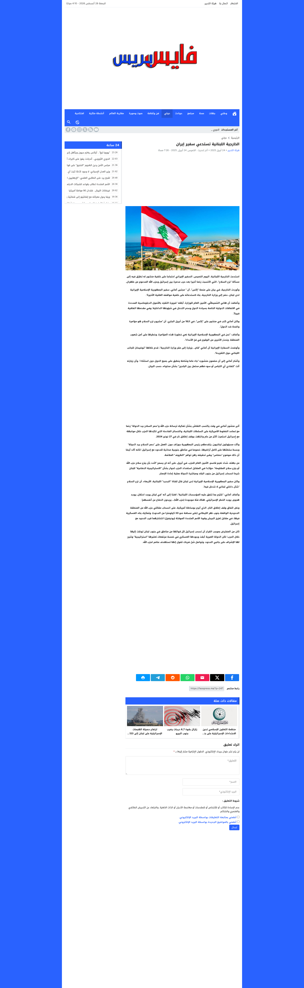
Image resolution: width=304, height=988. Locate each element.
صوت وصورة (135, 113)
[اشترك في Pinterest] (73, 129)
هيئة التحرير (210, 3)
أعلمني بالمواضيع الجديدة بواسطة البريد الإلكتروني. (207, 822)
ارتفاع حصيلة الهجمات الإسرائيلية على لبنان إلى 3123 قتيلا (145, 733)
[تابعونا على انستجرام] (79, 129)
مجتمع (190, 113)
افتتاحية (79, 113)
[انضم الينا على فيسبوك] (68, 129)
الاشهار (234, 3)
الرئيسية (234, 113)
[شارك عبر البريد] (202, 677)
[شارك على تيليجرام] (158, 677)
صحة (201, 113)
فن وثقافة (153, 113)
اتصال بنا (223, 3)
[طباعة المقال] (143, 677)
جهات (212, 113)
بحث (69, 122)
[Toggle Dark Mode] (77, 122)
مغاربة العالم (116, 113)
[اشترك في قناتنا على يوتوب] (96, 129)
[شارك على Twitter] (217, 677)
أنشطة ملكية (96, 113)
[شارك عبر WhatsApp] (187, 677)
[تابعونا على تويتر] (84, 129)
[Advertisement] (182, 178)
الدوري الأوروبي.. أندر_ (208, 130)
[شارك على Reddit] (172, 677)
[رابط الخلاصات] (90, 129)
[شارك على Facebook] (232, 677)
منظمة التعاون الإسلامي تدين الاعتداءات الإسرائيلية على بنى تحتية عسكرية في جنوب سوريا (219, 733)
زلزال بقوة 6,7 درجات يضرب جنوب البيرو (182, 731)
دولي (167, 113)
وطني (223, 113)
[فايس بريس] (152, 58)
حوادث (178, 113)
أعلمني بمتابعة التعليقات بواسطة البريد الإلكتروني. (207, 817)
